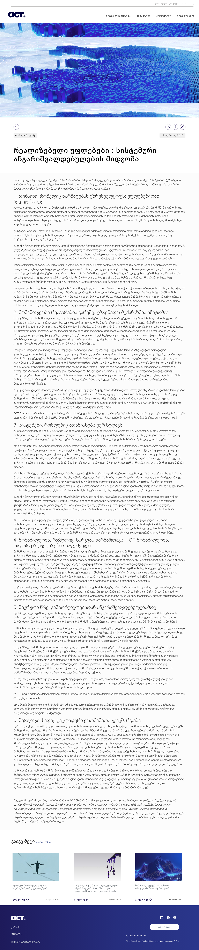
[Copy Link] (182, 127)
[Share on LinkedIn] (168, 127)
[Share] (16, 127)
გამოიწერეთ (161, 3)
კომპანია (16, 927)
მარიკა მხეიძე (25, 135)
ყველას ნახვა (43, 842)
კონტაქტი (173, 3)
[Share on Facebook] (175, 127)
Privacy (36, 941)
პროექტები (163, 15)
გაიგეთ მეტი (20, 899)
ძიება (188, 3)
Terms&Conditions (21, 941)
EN (182, 3)
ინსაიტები (143, 15)
